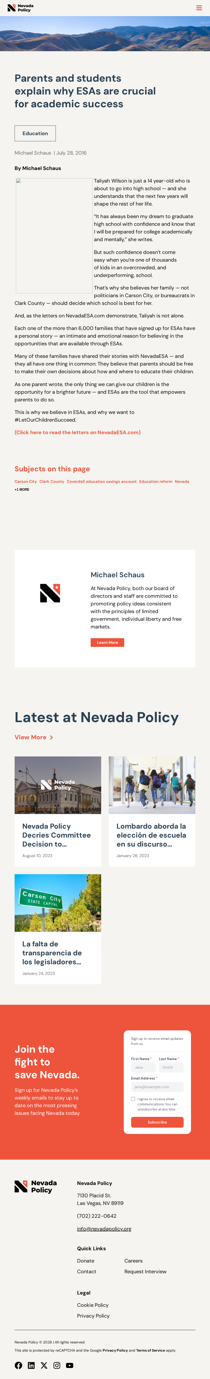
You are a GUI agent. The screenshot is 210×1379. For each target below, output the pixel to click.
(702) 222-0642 (97, 1216)
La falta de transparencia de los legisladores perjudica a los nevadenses (52, 962)
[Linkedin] (31, 1365)
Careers (133, 1260)
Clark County (51, 481)
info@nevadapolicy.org (104, 1228)
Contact (86, 1271)
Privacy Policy (93, 1315)
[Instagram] (57, 1365)
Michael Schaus (33, 152)
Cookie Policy (93, 1305)
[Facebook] (18, 1365)
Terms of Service (150, 1350)
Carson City (26, 481)
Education (35, 133)
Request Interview (145, 1271)
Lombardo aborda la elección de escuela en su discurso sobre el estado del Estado (151, 844)
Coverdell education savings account (102, 481)
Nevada (182, 481)
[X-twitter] (44, 1365)
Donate (85, 1260)
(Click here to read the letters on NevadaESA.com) (78, 432)
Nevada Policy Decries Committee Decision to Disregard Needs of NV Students (56, 844)
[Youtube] (70, 1365)
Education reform (155, 481)
